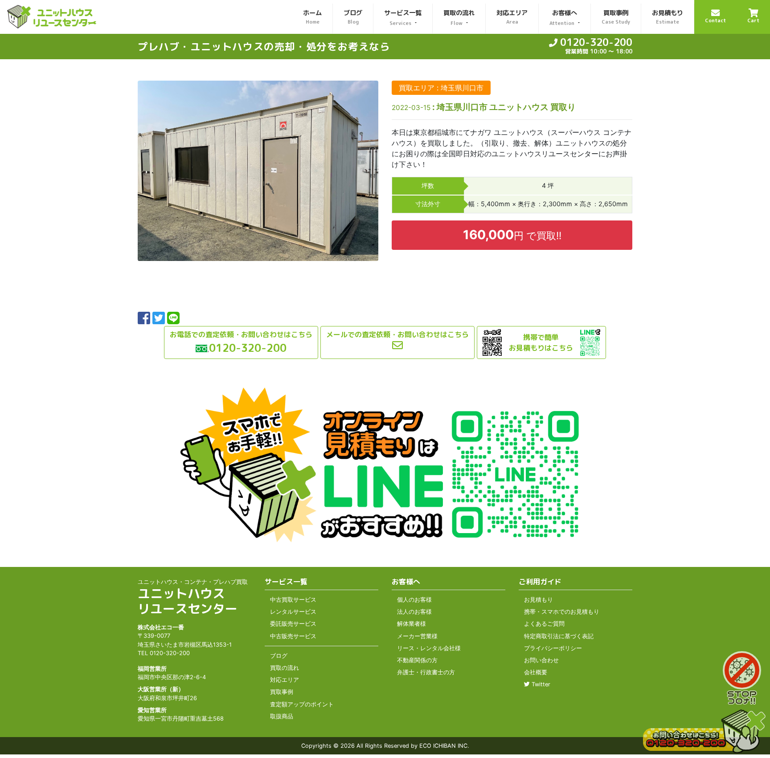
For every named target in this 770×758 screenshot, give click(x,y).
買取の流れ (284, 667)
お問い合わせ (541, 660)
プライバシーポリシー (553, 648)
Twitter (540, 684)
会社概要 (535, 672)
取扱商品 (281, 716)
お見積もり (538, 599)
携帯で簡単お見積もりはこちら (541, 342)
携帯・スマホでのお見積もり (561, 611)
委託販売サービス (293, 623)
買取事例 (281, 692)
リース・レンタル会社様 (429, 648)
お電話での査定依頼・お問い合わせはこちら (241, 334)
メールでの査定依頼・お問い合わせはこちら (397, 334)
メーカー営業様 (417, 636)
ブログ (278, 655)
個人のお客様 (414, 599)
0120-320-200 (594, 42)
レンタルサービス (293, 611)
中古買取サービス (293, 599)
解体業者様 (411, 623)
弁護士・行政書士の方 (426, 672)
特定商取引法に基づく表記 (559, 636)
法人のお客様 (414, 611)
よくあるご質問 (544, 623)
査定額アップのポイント (302, 704)
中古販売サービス (293, 636)
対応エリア (284, 679)
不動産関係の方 (417, 660)
